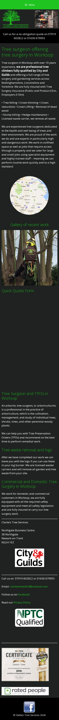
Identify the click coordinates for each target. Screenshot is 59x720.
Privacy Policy (22, 602)
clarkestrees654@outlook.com (29, 586)
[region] (29, 258)
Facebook (24, 594)
